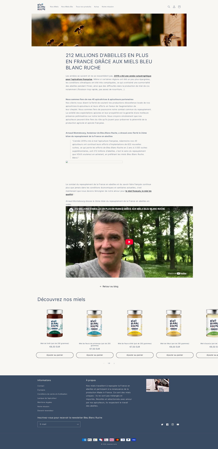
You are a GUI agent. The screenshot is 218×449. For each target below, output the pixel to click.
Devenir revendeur (45, 411)
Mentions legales (44, 402)
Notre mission (43, 406)
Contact (40, 386)
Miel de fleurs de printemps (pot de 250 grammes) (95, 344)
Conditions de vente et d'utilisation (52, 394)
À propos (41, 390)
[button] (168, 6)
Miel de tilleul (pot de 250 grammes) (174, 343)
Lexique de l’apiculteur (47, 398)
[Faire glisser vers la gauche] (103, 363)
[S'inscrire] (77, 424)
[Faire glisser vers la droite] (114, 363)
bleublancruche (112, 444)
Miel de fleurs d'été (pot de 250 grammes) (135, 343)
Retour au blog (110, 286)
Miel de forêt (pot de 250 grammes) (55, 343)
